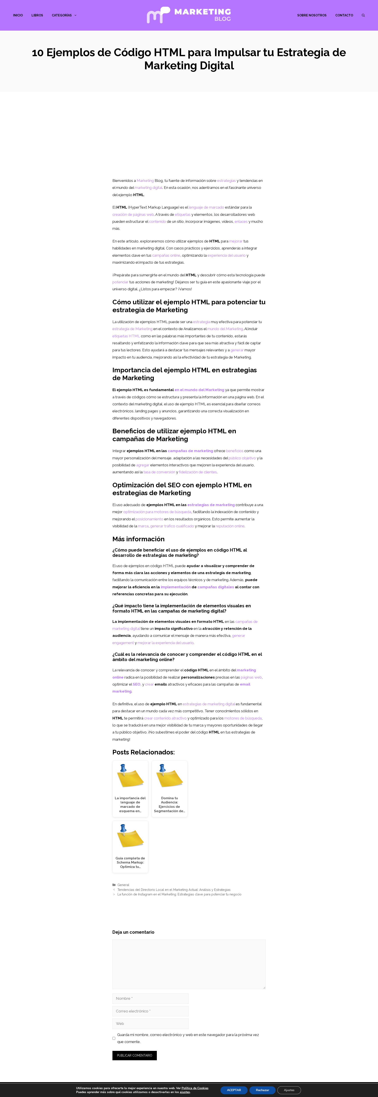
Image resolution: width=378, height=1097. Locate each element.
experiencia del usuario (227, 255)
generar (237, 350)
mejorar (236, 241)
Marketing (145, 180)
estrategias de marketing (211, 505)
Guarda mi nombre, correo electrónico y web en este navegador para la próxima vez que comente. (188, 1038)
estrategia (201, 322)
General (123, 885)
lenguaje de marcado (206, 207)
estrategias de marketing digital (209, 704)
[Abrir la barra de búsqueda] (363, 15)
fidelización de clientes (198, 472)
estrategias (226, 180)
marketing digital (148, 187)
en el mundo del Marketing (199, 390)
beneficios (234, 451)
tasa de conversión (159, 472)
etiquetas (183, 214)
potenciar (120, 282)
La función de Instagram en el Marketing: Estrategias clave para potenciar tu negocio (179, 894)
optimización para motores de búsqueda (157, 512)
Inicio (18, 15)
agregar (142, 465)
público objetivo (242, 458)
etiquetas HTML (126, 336)
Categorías (62, 15)
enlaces (241, 221)
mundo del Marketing (225, 329)
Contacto (344, 15)
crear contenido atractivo (165, 718)
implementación (176, 587)
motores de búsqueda (243, 718)
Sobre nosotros (312, 15)
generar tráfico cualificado (172, 526)
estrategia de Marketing (132, 329)
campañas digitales (216, 587)
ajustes (185, 1092)
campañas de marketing (190, 451)
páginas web (251, 677)
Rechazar (262, 1090)
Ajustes (289, 1090)
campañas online (166, 255)
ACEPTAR (234, 1090)
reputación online (230, 526)
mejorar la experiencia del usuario (166, 643)
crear (149, 684)
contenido (157, 221)
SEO (136, 684)
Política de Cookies (195, 1088)
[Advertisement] (189, 144)
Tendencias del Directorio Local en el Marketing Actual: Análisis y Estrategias (174, 890)
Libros (37, 15)
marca (143, 526)
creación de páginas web (133, 214)
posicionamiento (149, 519)
